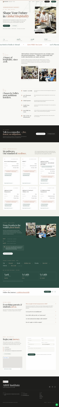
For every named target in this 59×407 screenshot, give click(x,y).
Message (29, 346)
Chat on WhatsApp (7, 353)
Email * (29, 342)
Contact (42, 1)
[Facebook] (53, 292)
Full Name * (29, 338)
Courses (33, 1)
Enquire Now (6, 25)
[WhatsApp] (55, 292)
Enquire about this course (8, 183)
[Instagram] (50, 387)
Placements (37, 1)
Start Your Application (7, 253)
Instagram (47, 291)
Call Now (47, 1)
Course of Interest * (44, 342)
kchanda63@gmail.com (25, 395)
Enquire (53, 1)
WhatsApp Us (15, 25)
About (30, 1)
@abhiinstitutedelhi (22, 292)
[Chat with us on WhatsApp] (57, 405)
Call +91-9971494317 (41, 133)
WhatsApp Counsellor (51, 133)
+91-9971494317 (6, 347)
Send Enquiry (32, 354)
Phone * (42, 338)
